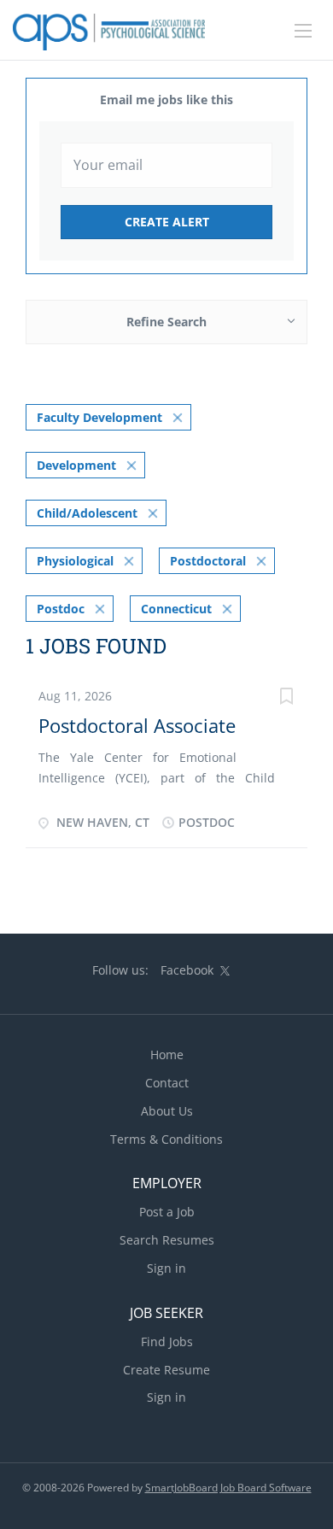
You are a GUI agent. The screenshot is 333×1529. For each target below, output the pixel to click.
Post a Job (167, 1212)
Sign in (166, 1268)
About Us (167, 1111)
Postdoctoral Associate (137, 725)
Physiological (75, 561)
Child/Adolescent (87, 513)
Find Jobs (167, 1341)
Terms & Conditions (166, 1139)
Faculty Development (99, 417)
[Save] (286, 698)
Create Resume (166, 1370)
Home (167, 1054)
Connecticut (176, 608)
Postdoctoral (208, 561)
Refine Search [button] (166, 321)
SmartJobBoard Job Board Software (228, 1487)
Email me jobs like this (166, 99)
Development (76, 465)
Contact (167, 1083)
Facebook (187, 970)
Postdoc (61, 608)
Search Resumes (167, 1240)
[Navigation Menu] (303, 31)
